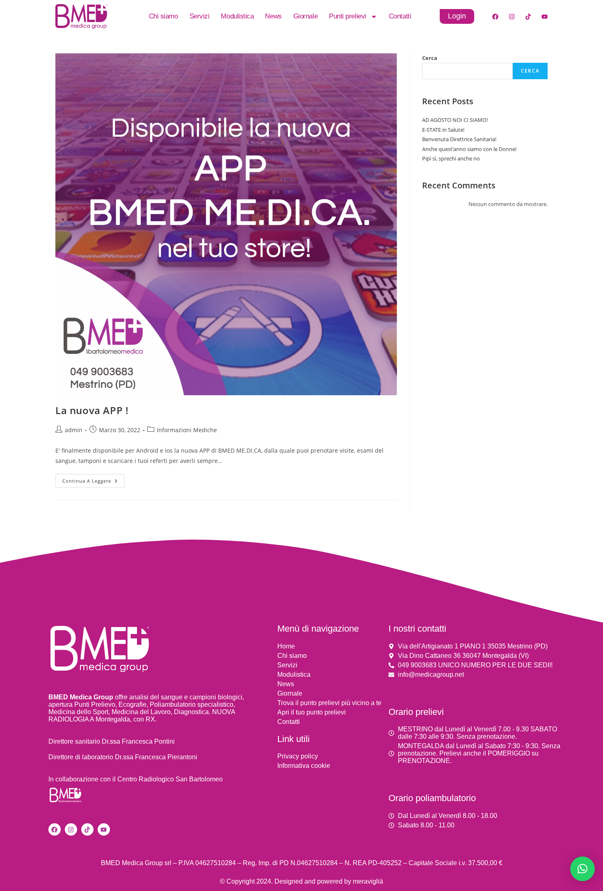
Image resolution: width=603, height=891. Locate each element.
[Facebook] (495, 16)
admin (73, 430)
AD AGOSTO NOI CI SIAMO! (455, 120)
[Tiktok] (528, 16)
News (273, 16)
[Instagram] (511, 16)
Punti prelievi (347, 16)
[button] (582, 869)
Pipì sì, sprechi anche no (451, 158)
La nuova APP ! (91, 410)
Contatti (400, 16)
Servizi (200, 16)
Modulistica (237, 16)
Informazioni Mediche (187, 430)
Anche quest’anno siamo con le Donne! (469, 149)
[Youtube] (544, 16)
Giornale (305, 16)
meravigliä (368, 881)
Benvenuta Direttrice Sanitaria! (459, 139)
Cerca (429, 58)
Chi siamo (163, 16)
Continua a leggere (93, 479)
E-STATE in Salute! (443, 129)
